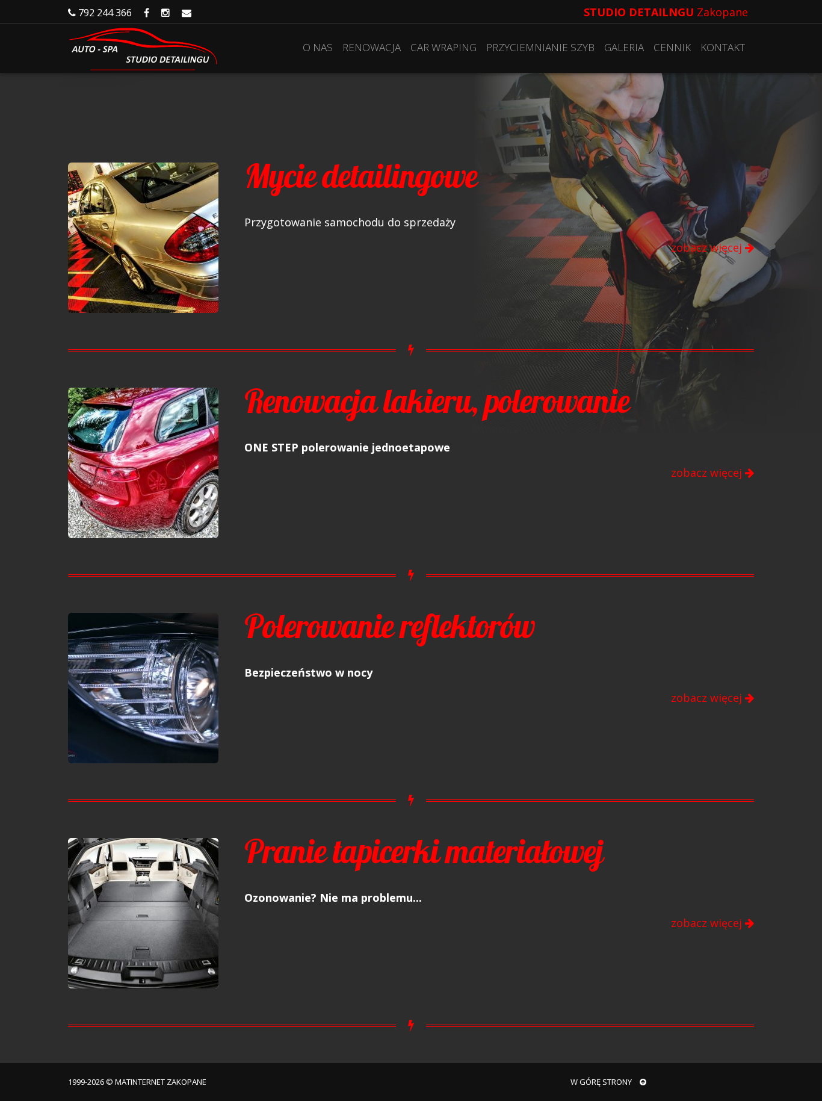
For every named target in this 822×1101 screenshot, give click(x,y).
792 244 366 (104, 12)
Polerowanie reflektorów (389, 626)
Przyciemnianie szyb (540, 47)
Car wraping (443, 47)
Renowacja (371, 47)
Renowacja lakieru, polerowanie (436, 400)
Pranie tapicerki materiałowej (424, 851)
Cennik (672, 47)
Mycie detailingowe (360, 175)
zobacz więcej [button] (708, 248)
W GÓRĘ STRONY (602, 1081)
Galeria (624, 47)
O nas (318, 47)
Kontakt (722, 47)
